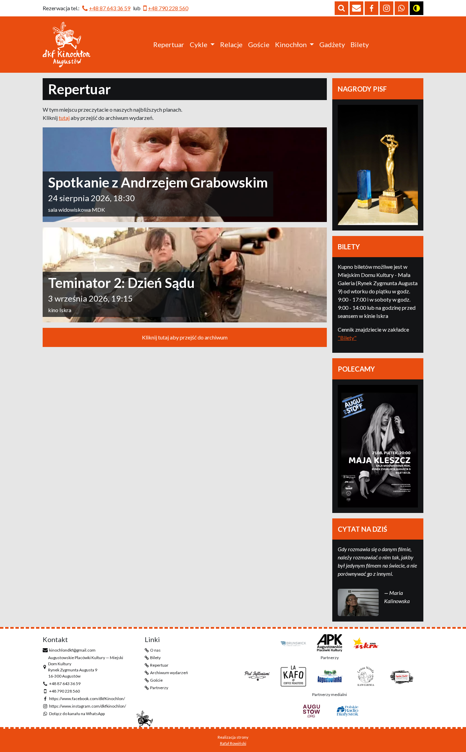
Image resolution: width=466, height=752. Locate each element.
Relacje (231, 44)
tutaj (64, 117)
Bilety (359, 44)
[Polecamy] (378, 446)
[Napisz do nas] (356, 8)
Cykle (198, 44)
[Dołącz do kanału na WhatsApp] (401, 8)
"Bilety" (347, 337)
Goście (259, 44)
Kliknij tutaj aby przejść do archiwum (185, 337)
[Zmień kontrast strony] (416, 8)
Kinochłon (291, 44)
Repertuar (168, 44)
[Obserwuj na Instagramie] (386, 8)
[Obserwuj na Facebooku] (371, 8)
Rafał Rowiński (233, 743)
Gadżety (332, 44)
